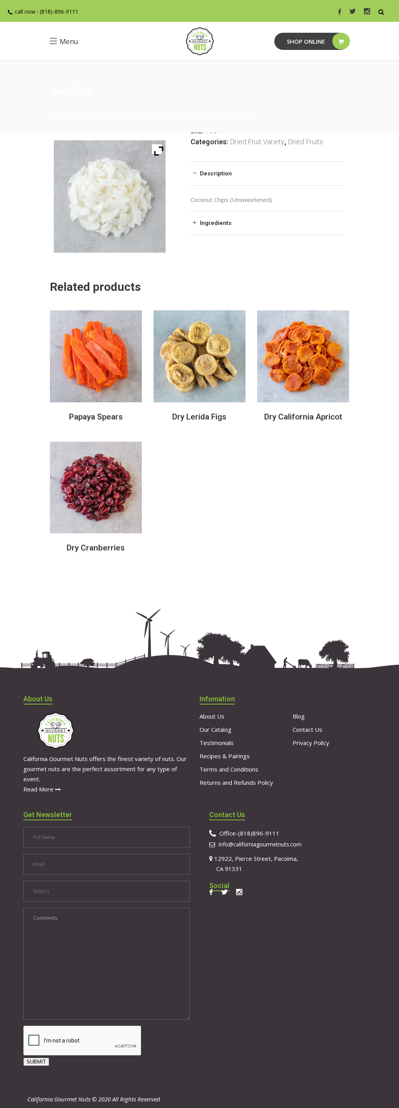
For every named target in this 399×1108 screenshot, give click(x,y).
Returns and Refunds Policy (236, 782)
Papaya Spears (96, 416)
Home (56, 114)
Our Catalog (215, 729)
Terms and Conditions (229, 769)
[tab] (267, 173)
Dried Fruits (160, 114)
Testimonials (217, 743)
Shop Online (306, 41)
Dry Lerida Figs (199, 416)
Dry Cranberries (96, 547)
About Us (212, 716)
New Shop (79, 114)
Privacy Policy (311, 743)
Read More (39, 789)
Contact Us (307, 729)
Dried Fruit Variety (118, 114)
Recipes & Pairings (225, 756)
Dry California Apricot (303, 416)
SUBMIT (36, 1062)
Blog (299, 716)
